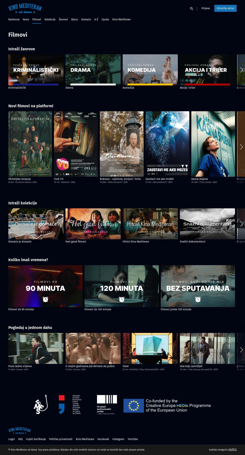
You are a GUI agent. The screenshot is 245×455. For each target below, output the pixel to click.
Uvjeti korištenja (36, 439)
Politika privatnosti (60, 439)
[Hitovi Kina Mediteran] (150, 223)
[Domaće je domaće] (36, 223)
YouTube (133, 439)
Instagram (118, 439)
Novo (26, 19)
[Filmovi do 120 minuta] (121, 286)
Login (11, 439)
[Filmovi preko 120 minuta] (198, 286)
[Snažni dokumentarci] (207, 223)
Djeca (74, 19)
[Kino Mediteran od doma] (19, 430)
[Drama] (93, 69)
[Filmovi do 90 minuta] (45, 286)
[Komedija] (150, 69)
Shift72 (232, 449)
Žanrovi (63, 19)
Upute (105, 19)
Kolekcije (50, 19)
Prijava (206, 8)
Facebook (103, 439)
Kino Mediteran (121, 19)
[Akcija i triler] (207, 69)
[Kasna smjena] (213, 144)
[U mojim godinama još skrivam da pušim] (93, 348)
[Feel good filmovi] (93, 223)
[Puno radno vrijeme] (36, 348)
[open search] (192, 8)
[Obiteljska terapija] (30, 144)
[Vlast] (150, 348)
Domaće (86, 19)
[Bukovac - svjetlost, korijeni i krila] (122, 144)
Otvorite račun (225, 8)
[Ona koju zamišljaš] (207, 348)
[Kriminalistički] (36, 69)
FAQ (20, 439)
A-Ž (96, 19)
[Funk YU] (76, 144)
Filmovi (36, 19)
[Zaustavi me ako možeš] (167, 144)
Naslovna (14, 19)
